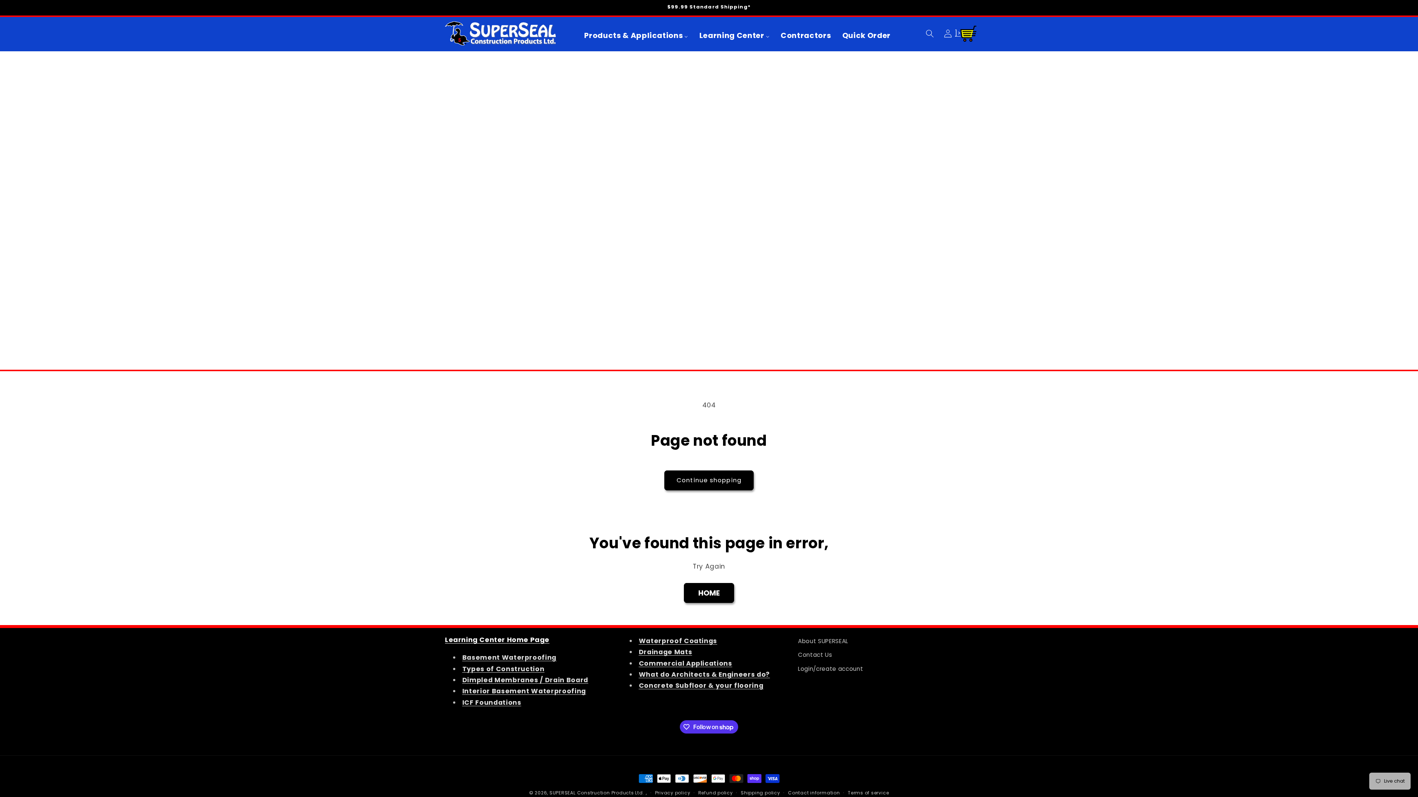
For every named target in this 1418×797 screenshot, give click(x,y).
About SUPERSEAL (823, 641)
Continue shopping (709, 480)
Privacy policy (673, 793)
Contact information (814, 793)
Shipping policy (760, 793)
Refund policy (715, 793)
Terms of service (868, 793)
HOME (709, 593)
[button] (930, 33)
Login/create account (830, 669)
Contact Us (815, 655)
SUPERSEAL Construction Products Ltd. (596, 793)
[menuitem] (636, 35)
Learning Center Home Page (497, 639)
